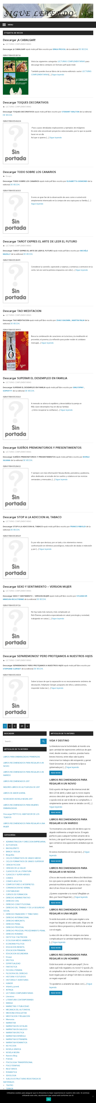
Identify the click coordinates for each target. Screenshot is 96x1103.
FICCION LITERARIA (14, 970)
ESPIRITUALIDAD (13, 963)
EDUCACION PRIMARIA (15, 950)
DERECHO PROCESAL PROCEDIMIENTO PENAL (25, 930)
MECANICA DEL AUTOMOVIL (18, 1009)
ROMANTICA (11, 1072)
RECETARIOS (11, 1069)
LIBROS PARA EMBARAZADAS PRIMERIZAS (21, 757)
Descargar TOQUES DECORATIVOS (25, 102)
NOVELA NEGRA (13, 1052)
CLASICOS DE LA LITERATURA (18, 871)
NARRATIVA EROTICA (15, 1032)
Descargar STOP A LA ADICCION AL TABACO (32, 517)
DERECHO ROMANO (14, 934)
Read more (56, 773)
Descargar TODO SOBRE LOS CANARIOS (29, 172)
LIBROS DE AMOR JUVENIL (14, 793)
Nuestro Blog (11, 1055)
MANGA (9, 1003)
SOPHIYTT (7, 391)
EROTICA (10, 960)
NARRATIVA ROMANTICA (16, 1042)
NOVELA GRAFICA (13, 1049)
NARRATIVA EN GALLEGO (16, 1029)
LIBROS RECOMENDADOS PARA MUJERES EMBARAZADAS (21, 806)
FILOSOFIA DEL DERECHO (17, 973)
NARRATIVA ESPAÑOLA (16, 1036)
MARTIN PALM (78, 320)
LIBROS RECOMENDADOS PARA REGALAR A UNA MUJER (24, 825)
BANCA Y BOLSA (13, 851)
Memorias (10, 1019)
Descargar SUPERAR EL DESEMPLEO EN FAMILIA (35, 378)
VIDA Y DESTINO (59, 740)
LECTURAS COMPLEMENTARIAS (18, 44)
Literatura (10, 996)
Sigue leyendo (58, 74)
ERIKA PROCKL (59, 49)
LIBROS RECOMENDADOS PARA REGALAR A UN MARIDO (23, 773)
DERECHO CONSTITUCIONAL (18, 904)
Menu (10, 25)
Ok (49, 1099)
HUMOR (9, 983)
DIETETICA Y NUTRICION (16, 937)
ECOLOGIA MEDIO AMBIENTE (18, 940)
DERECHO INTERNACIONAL (17, 917)
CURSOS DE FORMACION (16, 894)
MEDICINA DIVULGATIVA (16, 1013)
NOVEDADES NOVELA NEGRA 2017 (17, 799)
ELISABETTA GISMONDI (77, 181)
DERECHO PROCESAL (15, 927)
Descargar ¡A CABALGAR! (19, 40)
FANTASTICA (11, 967)
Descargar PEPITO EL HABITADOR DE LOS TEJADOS (21, 816)
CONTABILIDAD (12, 891)
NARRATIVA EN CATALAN (16, 1026)
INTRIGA (9, 990)
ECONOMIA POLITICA (15, 944)
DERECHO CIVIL (12, 901)
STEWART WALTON (70, 112)
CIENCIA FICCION (13, 865)
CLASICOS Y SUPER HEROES (18, 874)
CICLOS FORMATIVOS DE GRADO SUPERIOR (25, 861)
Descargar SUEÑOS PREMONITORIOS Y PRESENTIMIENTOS (42, 447)
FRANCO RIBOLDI (78, 526)
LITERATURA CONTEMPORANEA (20, 1000)
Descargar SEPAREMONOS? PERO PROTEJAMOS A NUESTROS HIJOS (48, 656)
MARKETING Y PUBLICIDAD (17, 1006)
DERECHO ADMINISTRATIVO (18, 897)
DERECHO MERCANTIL (15, 921)
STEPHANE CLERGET (12, 669)
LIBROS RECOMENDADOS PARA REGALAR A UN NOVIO (23, 764)
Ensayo (9, 176)
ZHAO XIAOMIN (63, 320)
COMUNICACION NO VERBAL (18, 888)
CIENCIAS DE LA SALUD (16, 868)
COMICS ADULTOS (14, 881)
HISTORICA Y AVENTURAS (17, 980)
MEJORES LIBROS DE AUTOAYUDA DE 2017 (21, 787)
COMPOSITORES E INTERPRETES (20, 884)
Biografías (10, 855)
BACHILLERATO (12, 848)
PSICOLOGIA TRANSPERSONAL (19, 1062)
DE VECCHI (83, 49)
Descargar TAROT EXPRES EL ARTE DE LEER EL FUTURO (40, 241)
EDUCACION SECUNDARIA (17, 953)
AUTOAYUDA (11, 845)
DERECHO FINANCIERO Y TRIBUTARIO (22, 914)
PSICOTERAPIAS (13, 1065)
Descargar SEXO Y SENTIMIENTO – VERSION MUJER (37, 586)
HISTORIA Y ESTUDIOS (16, 976)
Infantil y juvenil (12, 986)
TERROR (9, 1088)
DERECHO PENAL (13, 924)
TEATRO (9, 1085)
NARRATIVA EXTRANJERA (16, 1039)
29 (22, 726)
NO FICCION (11, 1046)
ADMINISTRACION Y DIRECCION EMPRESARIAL (26, 841)
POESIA (9, 1059)
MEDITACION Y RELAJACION (18, 1016)
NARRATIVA (11, 1023)
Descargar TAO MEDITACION (22, 311)
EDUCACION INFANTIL (15, 947)
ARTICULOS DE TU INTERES (62, 733)
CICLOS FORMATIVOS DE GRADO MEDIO (23, 858)
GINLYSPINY (78, 387)
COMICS (9, 878)
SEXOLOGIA (11, 1075)
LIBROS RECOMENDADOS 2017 (16, 781)
